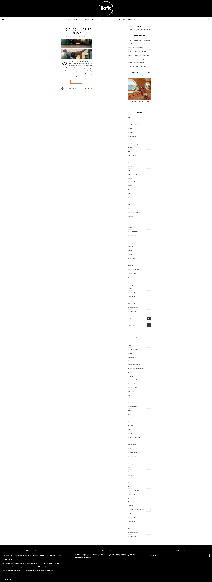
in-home (130, 201)
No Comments (82, 36)
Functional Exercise (133, 182)
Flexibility (131, 178)
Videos (130, 300)
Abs (129, 117)
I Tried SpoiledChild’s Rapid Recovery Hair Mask (48, 555)
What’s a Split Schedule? (52, 563)
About (103, 19)
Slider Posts (131, 258)
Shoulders (131, 254)
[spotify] (13, 579)
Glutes (130, 189)
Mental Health (132, 208)
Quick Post (131, 239)
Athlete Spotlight (133, 124)
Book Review (132, 136)
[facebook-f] (2, 579)
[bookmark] (5, 579)
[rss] (15, 579)
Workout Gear (132, 311)
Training (130, 285)
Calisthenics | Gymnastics (135, 144)
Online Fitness (132, 220)
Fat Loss (130, 170)
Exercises (131, 166)
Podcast (113, 19)
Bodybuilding (132, 132)
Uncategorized (76, 26)
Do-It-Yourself (132, 155)
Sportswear (131, 262)
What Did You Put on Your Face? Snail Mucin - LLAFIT (17, 555)
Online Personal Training (135, 224)
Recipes (130, 246)
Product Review (132, 235)
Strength (130, 265)
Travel (130, 288)
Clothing (130, 151)
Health (130, 193)
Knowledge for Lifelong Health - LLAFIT (13, 570)
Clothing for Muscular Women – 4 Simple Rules (40, 570)
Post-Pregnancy (133, 231)
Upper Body (131, 296)
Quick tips (131, 243)
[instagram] (7, 579)
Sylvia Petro (131, 277)
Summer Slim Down (133, 269)
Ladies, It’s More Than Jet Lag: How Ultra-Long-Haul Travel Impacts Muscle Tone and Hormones (138, 58)
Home (69, 19)
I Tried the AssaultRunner (135, 47)
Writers (130, 19)
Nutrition (130, 216)
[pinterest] (10, 579)
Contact (141, 19)
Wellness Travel (90, 19)
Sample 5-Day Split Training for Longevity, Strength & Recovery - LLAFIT (23, 563)
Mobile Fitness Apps (134, 212)
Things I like (131, 281)
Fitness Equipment (133, 174)
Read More (76, 82)
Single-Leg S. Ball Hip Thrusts (76, 30)
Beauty (130, 128)
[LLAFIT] (106, 8)
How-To (77, 19)
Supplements (132, 273)
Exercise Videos (132, 163)
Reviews (122, 19)
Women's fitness (133, 307)
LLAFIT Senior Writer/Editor (72, 88)
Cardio (130, 147)
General (130, 185)
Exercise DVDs (132, 159)
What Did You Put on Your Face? (137, 51)
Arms (129, 121)
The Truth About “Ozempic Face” (137, 66)
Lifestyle (130, 205)
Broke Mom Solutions (134, 140)
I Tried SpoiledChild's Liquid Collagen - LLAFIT (15, 567)
